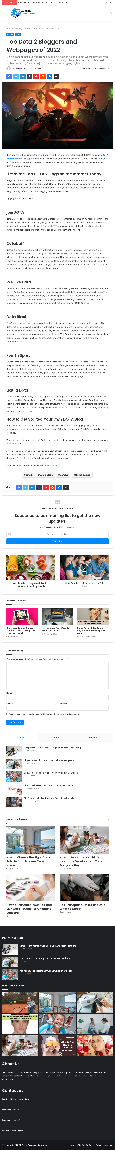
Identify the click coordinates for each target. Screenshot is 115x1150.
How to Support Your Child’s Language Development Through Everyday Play (83, 861)
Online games (82, 474)
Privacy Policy (95, 1145)
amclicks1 (16, 1120)
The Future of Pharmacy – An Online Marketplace (49, 760)
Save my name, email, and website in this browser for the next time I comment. (44, 714)
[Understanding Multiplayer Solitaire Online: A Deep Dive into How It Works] (22, 616)
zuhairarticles (51, 465)
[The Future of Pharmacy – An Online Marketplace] (14, 764)
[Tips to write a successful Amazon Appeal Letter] (14, 789)
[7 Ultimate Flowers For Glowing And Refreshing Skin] (95, 1045)
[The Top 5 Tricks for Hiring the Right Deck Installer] (14, 802)
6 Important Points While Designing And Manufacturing (52, 747)
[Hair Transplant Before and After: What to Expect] (84, 887)
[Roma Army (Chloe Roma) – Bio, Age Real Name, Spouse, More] (93, 616)
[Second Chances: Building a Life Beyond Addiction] (95, 1024)
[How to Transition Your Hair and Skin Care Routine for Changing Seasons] (30, 887)
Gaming (18, 28)
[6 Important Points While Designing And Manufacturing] (14, 751)
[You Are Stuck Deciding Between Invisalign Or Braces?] (14, 776)
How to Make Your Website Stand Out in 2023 (55, 629)
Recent (55, 737)
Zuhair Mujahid (18, 69)
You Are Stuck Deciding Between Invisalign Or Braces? (51, 772)
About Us (71, 1145)
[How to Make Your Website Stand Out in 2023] (57, 616)
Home (11, 28)
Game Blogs (46, 474)
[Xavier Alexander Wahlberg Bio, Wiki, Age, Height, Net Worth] (20, 1024)
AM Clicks (16, 1109)
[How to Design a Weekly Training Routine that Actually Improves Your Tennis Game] (20, 1002)
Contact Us (107, 1145)
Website (63, 703)
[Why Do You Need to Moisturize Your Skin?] (57, 1045)
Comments (93, 737)
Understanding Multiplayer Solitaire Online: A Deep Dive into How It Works (20, 631)
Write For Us (82, 1145)
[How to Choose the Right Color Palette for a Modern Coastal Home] (30, 840)
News (18, 34)
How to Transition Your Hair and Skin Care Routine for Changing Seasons (29, 909)
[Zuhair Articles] (22, 13)
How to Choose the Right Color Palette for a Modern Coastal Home (47, 2)
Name (9, 693)
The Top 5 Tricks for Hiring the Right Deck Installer (49, 798)
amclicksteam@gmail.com (19, 1099)
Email (9, 703)
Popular (20, 737)
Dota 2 (29, 474)
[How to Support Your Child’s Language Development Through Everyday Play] (84, 840)
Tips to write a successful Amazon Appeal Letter (49, 785)
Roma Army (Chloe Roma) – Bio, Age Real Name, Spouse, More (91, 631)
